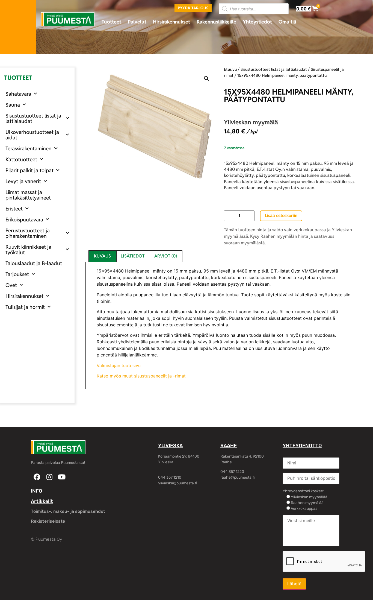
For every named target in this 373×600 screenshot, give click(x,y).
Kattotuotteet (21, 159)
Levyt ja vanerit (23, 181)
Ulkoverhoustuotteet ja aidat (32, 135)
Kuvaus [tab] (102, 256)
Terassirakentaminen (28, 148)
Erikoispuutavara (24, 219)
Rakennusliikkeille (216, 22)
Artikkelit (42, 501)
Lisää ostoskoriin (281, 215)
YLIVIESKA (170, 446)
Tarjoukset (17, 274)
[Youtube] (61, 477)
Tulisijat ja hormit (25, 307)
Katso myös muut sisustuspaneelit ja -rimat (141, 376)
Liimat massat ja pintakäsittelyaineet (28, 195)
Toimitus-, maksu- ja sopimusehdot (68, 511)
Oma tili (287, 22)
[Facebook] (37, 477)
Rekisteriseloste (48, 521)
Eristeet (14, 208)
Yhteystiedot (257, 22)
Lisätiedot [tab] (133, 256)
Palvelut (137, 22)
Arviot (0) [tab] (165, 256)
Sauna (12, 104)
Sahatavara (18, 93)
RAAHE (228, 446)
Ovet (11, 285)
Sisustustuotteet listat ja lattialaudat (33, 118)
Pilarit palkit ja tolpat (29, 170)
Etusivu (230, 69)
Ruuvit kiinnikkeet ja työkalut (28, 250)
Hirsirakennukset (171, 22)
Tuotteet (111, 22)
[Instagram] (49, 477)
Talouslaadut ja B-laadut (33, 263)
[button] (206, 78)
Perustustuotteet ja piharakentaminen (27, 233)
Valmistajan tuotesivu (119, 365)
